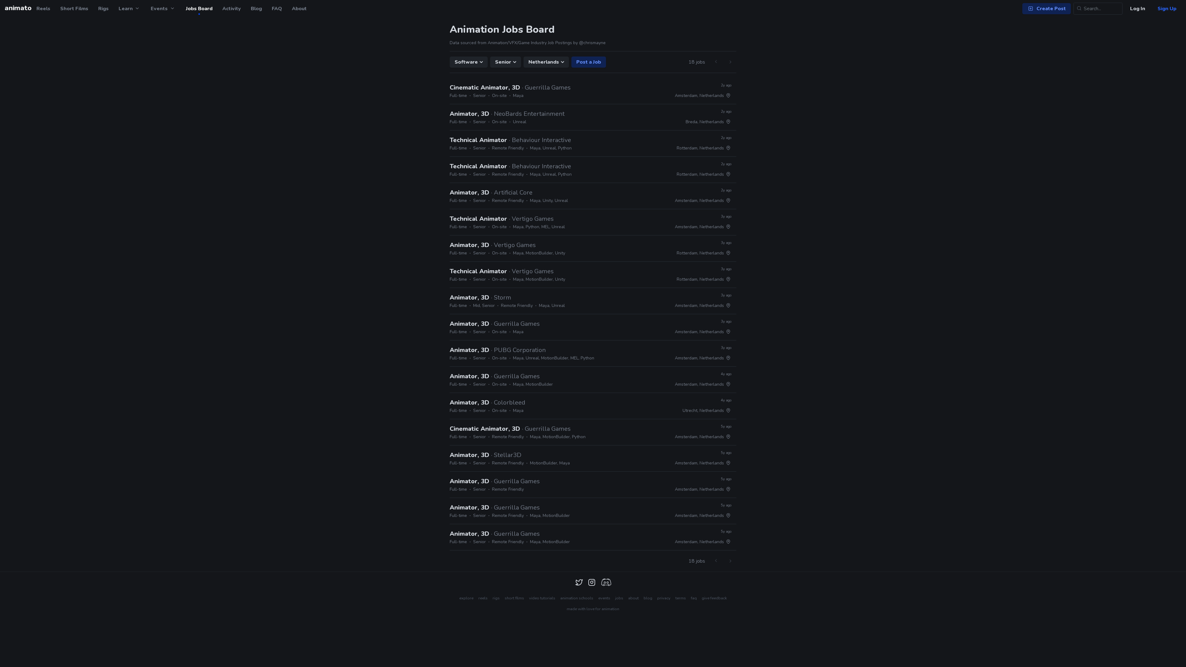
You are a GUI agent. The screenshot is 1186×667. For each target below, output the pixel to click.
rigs (496, 598)
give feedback (714, 598)
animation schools (576, 598)
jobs (619, 598)
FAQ (277, 8)
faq (694, 598)
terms (680, 598)
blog (648, 598)
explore (466, 598)
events (604, 598)
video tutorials (542, 598)
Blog (256, 8)
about (633, 598)
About (299, 8)
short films (514, 598)
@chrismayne (592, 43)
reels (483, 598)
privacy (664, 598)
